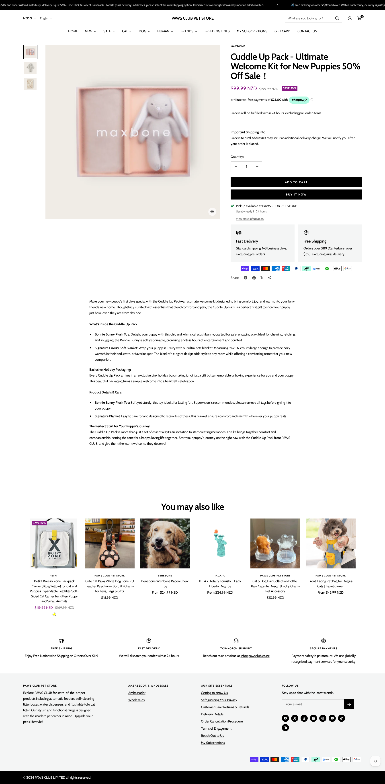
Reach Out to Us (212, 736)
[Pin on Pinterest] (254, 278)
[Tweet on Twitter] (262, 278)
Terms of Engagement (216, 728)
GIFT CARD (282, 31)
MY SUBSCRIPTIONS (252, 31)
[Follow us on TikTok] (341, 718)
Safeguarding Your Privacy (219, 700)
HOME (73, 31)
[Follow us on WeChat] (285, 727)
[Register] (349, 704)
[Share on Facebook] (245, 278)
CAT (125, 31)
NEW (89, 31)
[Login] (350, 18)
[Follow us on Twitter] (294, 718)
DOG (143, 31)
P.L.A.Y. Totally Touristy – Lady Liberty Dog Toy (220, 583)
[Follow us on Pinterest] (322, 718)
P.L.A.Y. (220, 575)
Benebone (165, 575)
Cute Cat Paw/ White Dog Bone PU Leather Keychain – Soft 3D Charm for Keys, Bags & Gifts (109, 586)
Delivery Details (212, 714)
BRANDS (187, 31)
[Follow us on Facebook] (285, 718)
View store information (250, 218)
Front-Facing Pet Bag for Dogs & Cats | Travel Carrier (330, 583)
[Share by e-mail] (269, 278)
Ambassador (136, 693)
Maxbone (238, 46)
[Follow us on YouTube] (332, 718)
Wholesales (136, 700)
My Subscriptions (213, 743)
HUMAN (163, 31)
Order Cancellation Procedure (222, 721)
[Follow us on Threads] (304, 718)
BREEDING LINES (217, 31)
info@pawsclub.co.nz (255, 656)
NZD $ (28, 18)
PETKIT (54, 575)
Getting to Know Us (214, 693)
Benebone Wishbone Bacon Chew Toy (164, 583)
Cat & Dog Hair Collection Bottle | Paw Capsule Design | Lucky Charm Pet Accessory (275, 586)
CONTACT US (307, 31)
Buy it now (296, 194)
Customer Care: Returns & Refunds (225, 707)
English (44, 18)
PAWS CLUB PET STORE (109, 575)
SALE (107, 31)
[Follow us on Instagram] (313, 718)
